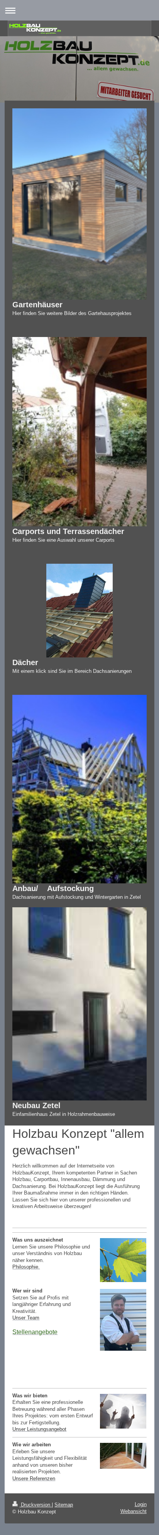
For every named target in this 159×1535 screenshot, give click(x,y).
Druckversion (35, 1505)
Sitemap (63, 1505)
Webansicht (133, 1511)
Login (141, 1504)
